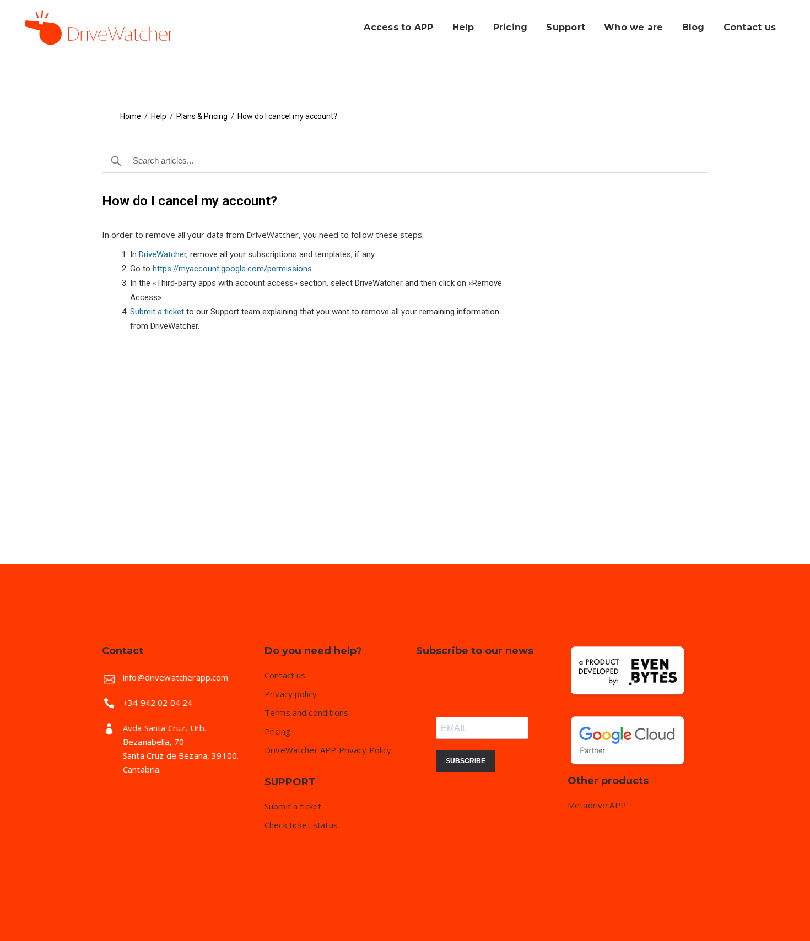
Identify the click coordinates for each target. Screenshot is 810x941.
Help (158, 116)
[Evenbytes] (628, 695)
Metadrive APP (597, 805)
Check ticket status (301, 825)
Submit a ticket (157, 312)
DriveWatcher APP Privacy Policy (328, 750)
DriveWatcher (162, 254)
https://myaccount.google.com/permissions (232, 269)
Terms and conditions (306, 712)
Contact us (285, 675)
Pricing (277, 731)
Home (130, 116)
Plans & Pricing (202, 116)
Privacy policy (290, 694)
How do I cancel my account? (287, 116)
